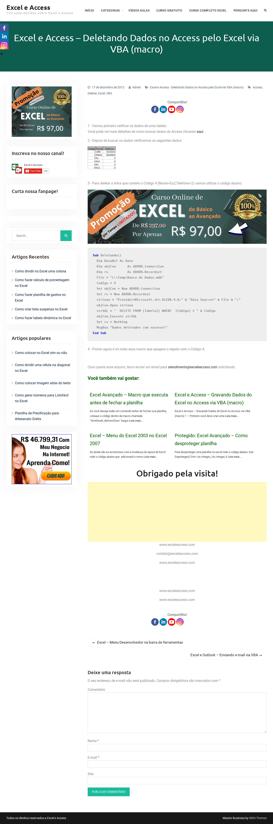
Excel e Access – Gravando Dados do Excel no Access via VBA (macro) (213, 398)
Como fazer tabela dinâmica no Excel (43, 318)
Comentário (96, 690)
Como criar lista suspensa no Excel (41, 309)
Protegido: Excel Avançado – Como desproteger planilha (211, 439)
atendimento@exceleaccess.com (192, 367)
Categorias (110, 10)
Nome (93, 741)
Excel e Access (28, 7)
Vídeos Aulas (139, 10)
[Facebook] (155, 109)
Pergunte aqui (245, 10)
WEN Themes (258, 818)
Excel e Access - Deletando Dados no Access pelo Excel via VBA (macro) (197, 87)
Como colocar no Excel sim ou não (41, 353)
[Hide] (1, 54)
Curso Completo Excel (208, 10)
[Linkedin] (163, 109)
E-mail (93, 757)
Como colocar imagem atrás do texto (43, 383)
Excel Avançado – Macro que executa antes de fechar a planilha (129, 398)
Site (90, 774)
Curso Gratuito (169, 10)
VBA (109, 93)
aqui (200, 132)
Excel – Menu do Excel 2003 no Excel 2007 (128, 439)
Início (89, 10)
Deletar (92, 93)
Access (257, 87)
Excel (101, 93)
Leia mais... (136, 420)
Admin (136, 87)
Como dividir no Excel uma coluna (40, 271)
